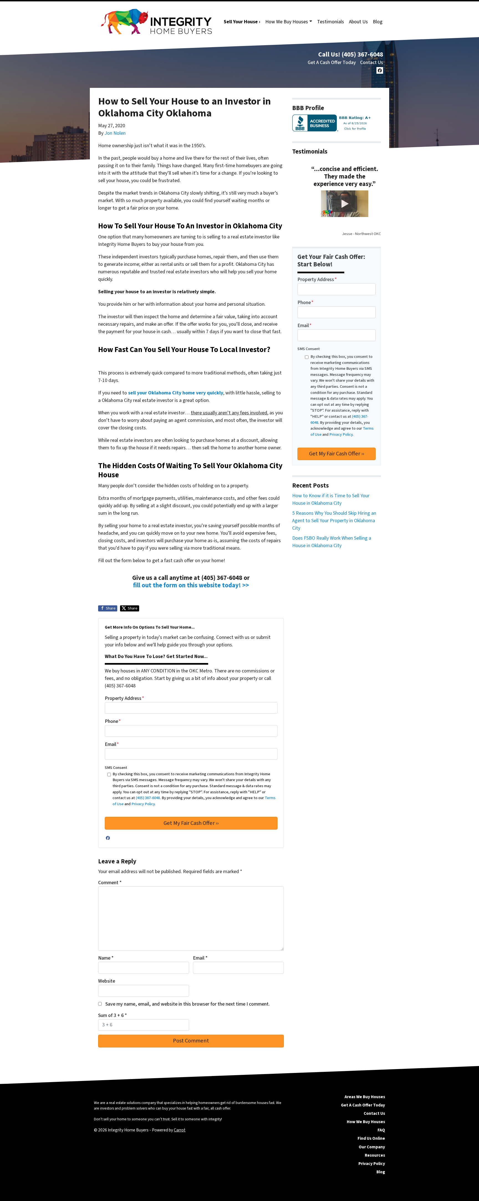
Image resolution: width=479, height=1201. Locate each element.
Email (112, 744)
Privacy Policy (371, 1164)
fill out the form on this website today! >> (191, 585)
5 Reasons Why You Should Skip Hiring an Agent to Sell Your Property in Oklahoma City (334, 521)
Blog (378, 21)
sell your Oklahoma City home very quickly (175, 392)
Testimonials (330, 21)
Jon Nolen (115, 133)
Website (106, 981)
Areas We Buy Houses (365, 1097)
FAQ (381, 1130)
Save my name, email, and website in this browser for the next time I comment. (187, 1004)
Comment (110, 882)
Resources (375, 1155)
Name (106, 958)
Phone (113, 721)
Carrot (179, 1130)
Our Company (372, 1147)
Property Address (124, 698)
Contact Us (371, 62)
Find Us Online (371, 1138)
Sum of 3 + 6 (112, 1015)
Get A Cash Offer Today (332, 62)
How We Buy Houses (286, 21)
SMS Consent (116, 768)
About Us (358, 21)
